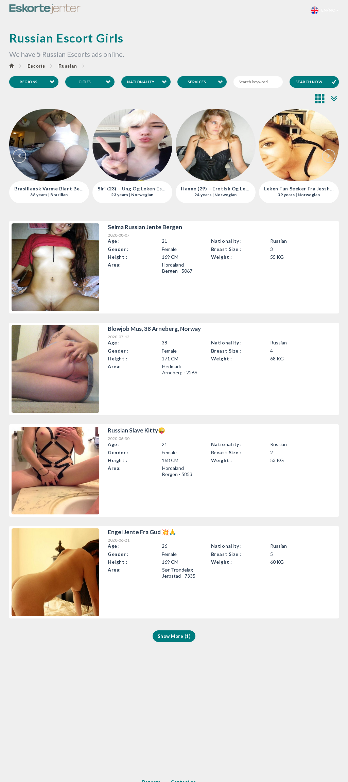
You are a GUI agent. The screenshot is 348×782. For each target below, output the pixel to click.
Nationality (141, 82)
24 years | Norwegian (145, 195)
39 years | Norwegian (229, 195)
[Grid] (320, 99)
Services (197, 82)
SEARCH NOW (309, 82)
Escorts (36, 66)
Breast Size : (226, 249)
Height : (117, 257)
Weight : (221, 257)
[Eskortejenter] (45, 9)
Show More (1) (174, 636)
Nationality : (226, 241)
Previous (19, 156)
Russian (67, 66)
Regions (28, 82)
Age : (114, 241)
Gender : (118, 249)
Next (328, 156)
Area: (114, 265)
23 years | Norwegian (62, 195)
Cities (85, 82)
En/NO (326, 10)
